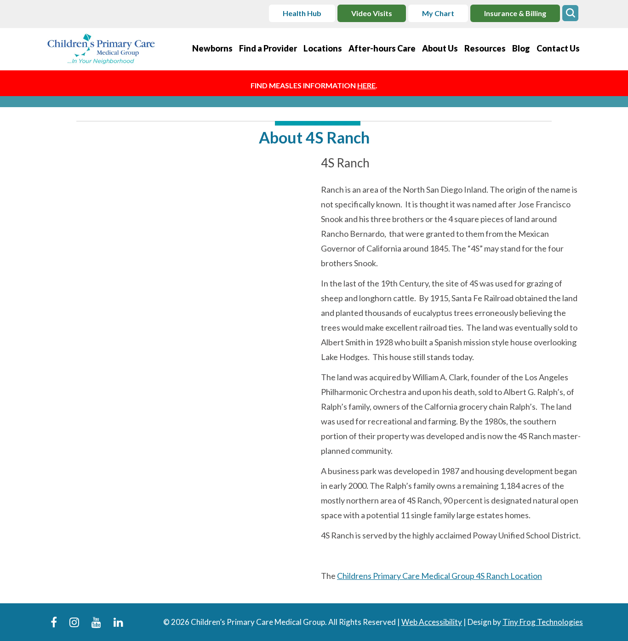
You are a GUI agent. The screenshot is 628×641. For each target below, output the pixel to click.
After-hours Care (382, 48)
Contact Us (558, 48)
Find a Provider (268, 48)
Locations (322, 48)
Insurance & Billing (515, 13)
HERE (366, 85)
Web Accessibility (431, 622)
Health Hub (302, 13)
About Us (440, 48)
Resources (485, 48)
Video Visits (371, 13)
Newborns (212, 48)
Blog (521, 48)
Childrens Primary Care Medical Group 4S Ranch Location (439, 576)
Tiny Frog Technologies (542, 622)
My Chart (438, 13)
